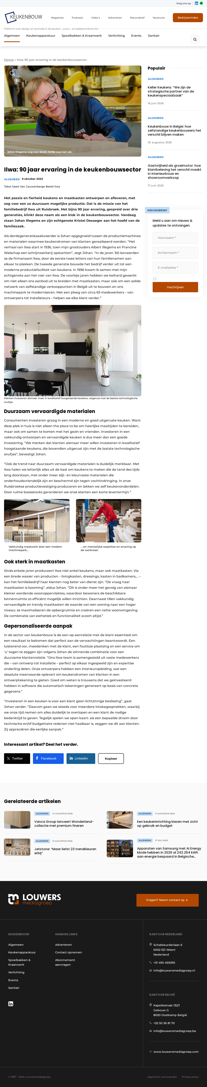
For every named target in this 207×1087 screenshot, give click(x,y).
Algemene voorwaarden (162, 1076)
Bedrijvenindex (188, 17)
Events (136, 35)
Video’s (95, 17)
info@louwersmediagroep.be (174, 1031)
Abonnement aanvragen (65, 962)
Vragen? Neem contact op (165, 900)
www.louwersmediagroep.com (176, 1052)
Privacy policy (190, 1076)
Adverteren (115, 17)
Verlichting (116, 35)
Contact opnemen (68, 952)
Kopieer (111, 758)
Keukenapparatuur (40, 35)
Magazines (57, 17)
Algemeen (12, 35)
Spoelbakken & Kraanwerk (82, 35)
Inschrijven (175, 287)
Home (9, 60)
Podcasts (77, 17)
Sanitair (153, 35)
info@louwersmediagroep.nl (174, 970)
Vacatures (159, 17)
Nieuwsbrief (137, 17)
